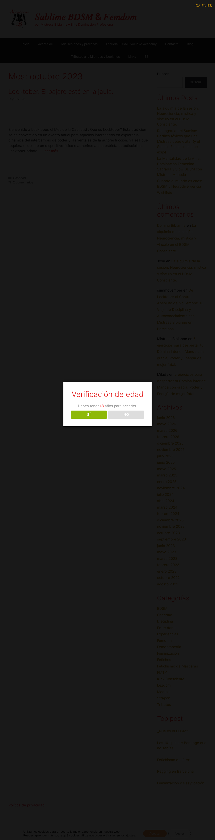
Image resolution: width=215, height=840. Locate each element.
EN (204, 6)
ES (209, 6)
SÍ (88, 414)
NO (126, 414)
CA (198, 6)
